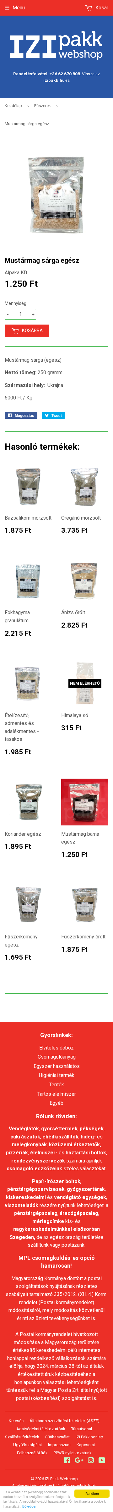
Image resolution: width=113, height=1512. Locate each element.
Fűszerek (42, 105)
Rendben (92, 1493)
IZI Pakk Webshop (61, 1478)
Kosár (101, 8)
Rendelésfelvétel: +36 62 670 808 (46, 73)
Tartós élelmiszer (56, 1094)
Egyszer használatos (57, 1066)
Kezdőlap (13, 105)
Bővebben (29, 1506)
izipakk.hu (54, 80)
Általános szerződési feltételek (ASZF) (65, 1420)
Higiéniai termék (56, 1075)
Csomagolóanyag (57, 1057)
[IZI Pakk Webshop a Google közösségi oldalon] (79, 1461)
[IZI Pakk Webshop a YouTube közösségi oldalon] (102, 1461)
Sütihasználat (57, 1437)
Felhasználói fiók (32, 1453)
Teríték (56, 1085)
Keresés (16, 1420)
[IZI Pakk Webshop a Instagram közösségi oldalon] (91, 1461)
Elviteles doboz (56, 1048)
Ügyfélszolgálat (27, 1444)
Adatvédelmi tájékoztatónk (40, 1428)
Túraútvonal (81, 1428)
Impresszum (59, 1444)
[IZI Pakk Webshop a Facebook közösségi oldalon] (67, 1461)
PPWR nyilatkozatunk (73, 1453)
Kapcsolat (86, 1444)
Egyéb (56, 1103)
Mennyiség (15, 303)
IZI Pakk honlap (89, 1437)
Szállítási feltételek (22, 1437)
